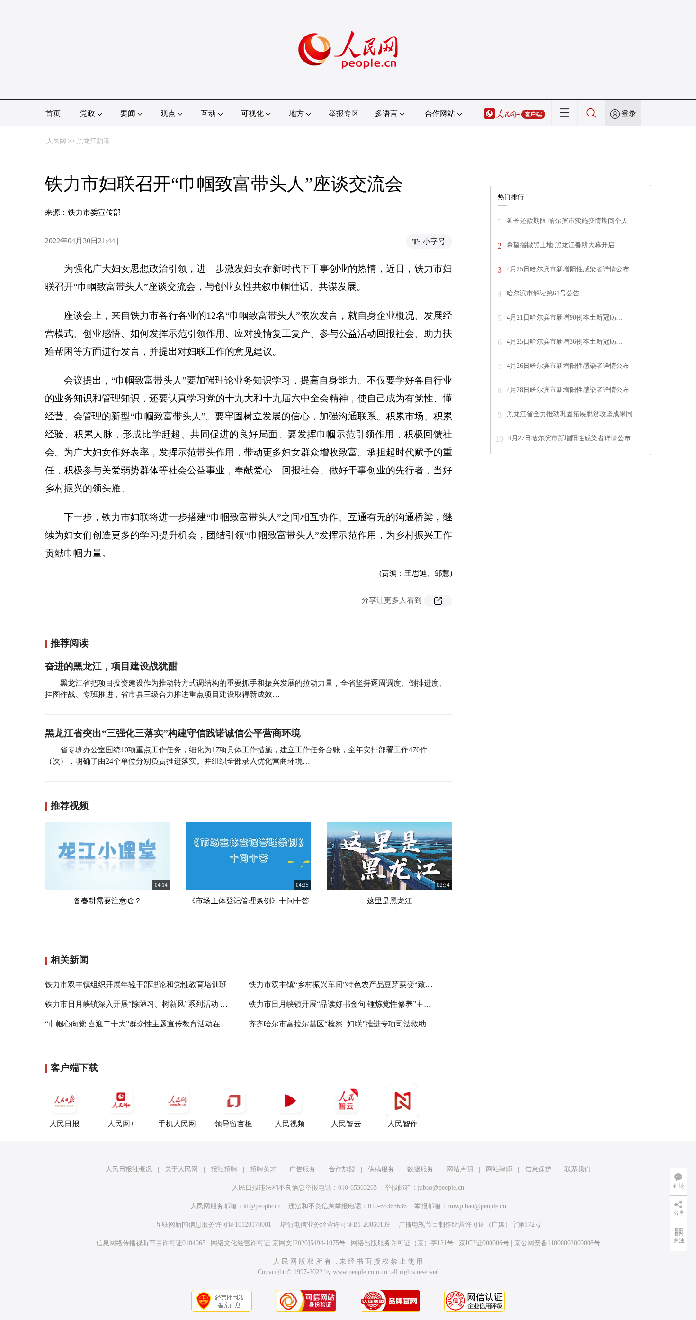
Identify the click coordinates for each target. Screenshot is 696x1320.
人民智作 (402, 1124)
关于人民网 (181, 1169)
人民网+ (120, 1124)
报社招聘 (224, 1169)
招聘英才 (263, 1169)
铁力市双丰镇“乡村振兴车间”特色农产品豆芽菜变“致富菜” (346, 985)
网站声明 (459, 1169)
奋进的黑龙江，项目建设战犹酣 (111, 666)
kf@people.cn (262, 1206)
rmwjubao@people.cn (476, 1206)
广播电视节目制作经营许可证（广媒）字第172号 (470, 1224)
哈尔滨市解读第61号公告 (543, 293)
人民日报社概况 (129, 1169)
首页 (53, 113)
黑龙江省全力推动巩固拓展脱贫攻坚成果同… (573, 414)
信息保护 (538, 1169)
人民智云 (346, 1124)
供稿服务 (381, 1169)
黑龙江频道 (93, 140)
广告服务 (302, 1169)
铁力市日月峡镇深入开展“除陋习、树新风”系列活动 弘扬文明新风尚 (159, 1004)
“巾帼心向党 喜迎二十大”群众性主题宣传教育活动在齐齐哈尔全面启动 (163, 1024)
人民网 (56, 140)
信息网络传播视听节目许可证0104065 (150, 1243)
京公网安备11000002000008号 (557, 1243)
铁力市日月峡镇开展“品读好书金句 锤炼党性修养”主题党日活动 (355, 1004)
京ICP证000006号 (484, 1243)
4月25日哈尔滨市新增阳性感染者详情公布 (568, 269)
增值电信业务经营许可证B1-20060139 (335, 1224)
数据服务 (420, 1169)
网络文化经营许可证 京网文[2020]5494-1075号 (278, 1243)
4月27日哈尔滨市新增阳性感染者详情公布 (569, 438)
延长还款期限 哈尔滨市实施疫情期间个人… (570, 220)
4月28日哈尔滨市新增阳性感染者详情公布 (568, 389)
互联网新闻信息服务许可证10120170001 (213, 1224)
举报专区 (344, 113)
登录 (628, 113)
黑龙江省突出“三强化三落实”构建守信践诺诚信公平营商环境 (173, 733)
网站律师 (499, 1169)
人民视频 (290, 1124)
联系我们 (577, 1169)
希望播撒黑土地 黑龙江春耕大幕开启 (561, 245)
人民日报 (64, 1124)
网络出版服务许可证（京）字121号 (402, 1243)
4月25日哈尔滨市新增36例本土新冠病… (565, 341)
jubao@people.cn (441, 1187)
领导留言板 (233, 1124)
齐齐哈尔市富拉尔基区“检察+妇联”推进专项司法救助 (337, 1024)
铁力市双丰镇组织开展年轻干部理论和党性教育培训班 (136, 985)
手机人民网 (177, 1124)
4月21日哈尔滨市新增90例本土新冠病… (565, 317)
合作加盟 (342, 1169)
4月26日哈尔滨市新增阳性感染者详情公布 (568, 365)
